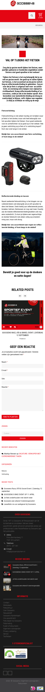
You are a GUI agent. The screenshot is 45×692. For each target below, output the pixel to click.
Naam (5, 362)
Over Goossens (8, 610)
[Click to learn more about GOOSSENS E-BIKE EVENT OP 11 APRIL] (7, 574)
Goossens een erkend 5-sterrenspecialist (19, 501)
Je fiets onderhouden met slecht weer (18, 498)
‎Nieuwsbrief (7, 613)
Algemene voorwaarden (12, 629)
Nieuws (4, 471)
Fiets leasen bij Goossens (12, 621)
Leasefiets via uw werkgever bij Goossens (20, 504)
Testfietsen (7, 636)
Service (5, 634)
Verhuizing (5, 474)
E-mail (5, 370)
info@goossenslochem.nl (16, 552)
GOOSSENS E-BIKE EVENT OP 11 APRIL (19, 494)
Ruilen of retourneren (10, 626)
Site (3, 379)
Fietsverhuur (7, 608)
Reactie (5, 387)
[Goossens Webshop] (22, 5)
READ (37, 327)
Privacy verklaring (9, 631)
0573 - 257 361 (12, 546)
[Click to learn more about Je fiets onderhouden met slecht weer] (7, 581)
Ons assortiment (9, 618)
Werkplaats (7, 605)
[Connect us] (5, 673)
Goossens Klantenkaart (11, 616)
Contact (6, 603)
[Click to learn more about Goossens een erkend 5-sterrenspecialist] (7, 588)
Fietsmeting (7, 623)
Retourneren (22, 683)
